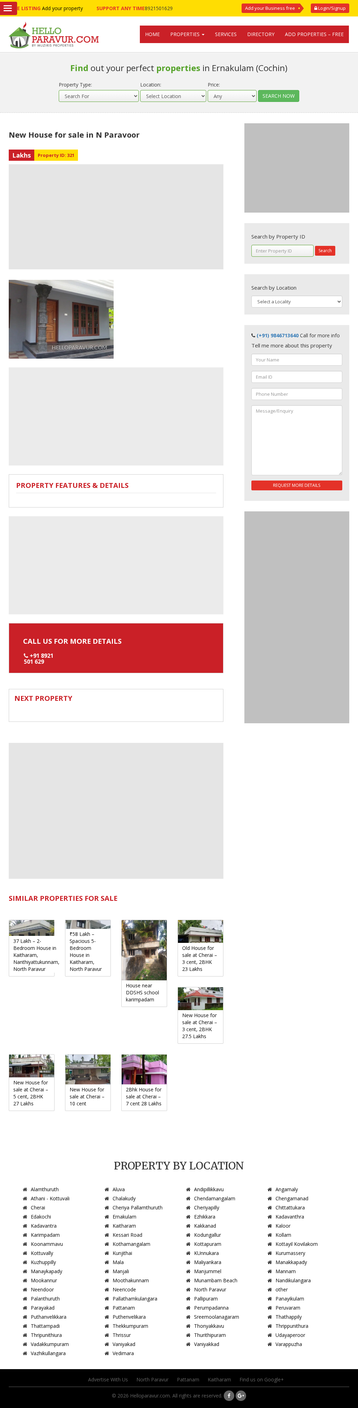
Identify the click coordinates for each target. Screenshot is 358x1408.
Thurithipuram (210, 1335)
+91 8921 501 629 (38, 659)
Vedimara (123, 1353)
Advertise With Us (108, 1379)
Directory (260, 34)
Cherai (38, 1207)
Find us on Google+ (261, 1379)
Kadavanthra (289, 1216)
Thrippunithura (291, 1326)
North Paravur (210, 1289)
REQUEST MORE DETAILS (296, 485)
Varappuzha (288, 1344)
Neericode (124, 1289)
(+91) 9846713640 (278, 335)
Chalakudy (124, 1198)
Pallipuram (206, 1298)
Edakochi (41, 1216)
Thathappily (288, 1316)
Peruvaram (287, 1307)
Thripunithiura (46, 1335)
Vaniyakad (124, 1344)
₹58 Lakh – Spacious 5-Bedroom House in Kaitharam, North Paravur (86, 951)
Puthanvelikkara (48, 1316)
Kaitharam (124, 1225)
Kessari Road (127, 1234)
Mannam (285, 1271)
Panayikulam (289, 1298)
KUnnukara (206, 1253)
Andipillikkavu (209, 1189)
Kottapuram (207, 1244)
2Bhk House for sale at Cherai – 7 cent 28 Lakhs (144, 1096)
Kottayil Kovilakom (296, 1244)
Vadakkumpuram (50, 1344)
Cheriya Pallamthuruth (138, 1207)
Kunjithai (122, 1253)
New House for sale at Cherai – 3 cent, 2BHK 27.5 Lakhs (199, 1026)
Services (226, 34)
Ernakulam (124, 1216)
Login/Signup (331, 8)
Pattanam (124, 1307)
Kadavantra (44, 1225)
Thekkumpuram (130, 1326)
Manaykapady (46, 1271)
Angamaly (286, 1189)
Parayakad (43, 1307)
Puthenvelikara (129, 1316)
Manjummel (207, 1271)
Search (325, 251)
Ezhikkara (204, 1216)
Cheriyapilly (206, 1207)
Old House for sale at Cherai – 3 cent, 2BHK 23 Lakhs (199, 958)
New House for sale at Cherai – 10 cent (87, 1096)
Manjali (121, 1271)
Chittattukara (290, 1207)
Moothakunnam (131, 1280)
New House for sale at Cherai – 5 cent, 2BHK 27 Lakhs (30, 1093)
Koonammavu (47, 1244)
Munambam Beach (215, 1280)
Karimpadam (45, 1234)
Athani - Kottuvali (50, 1198)
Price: (214, 84)
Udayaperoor (290, 1335)
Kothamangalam (131, 1244)
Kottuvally (42, 1253)
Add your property (62, 8)
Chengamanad (291, 1198)
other (281, 1289)
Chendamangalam (214, 1198)
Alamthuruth (45, 1189)
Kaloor (283, 1225)
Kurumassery (290, 1253)
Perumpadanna (211, 1307)
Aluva (119, 1189)
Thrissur (122, 1335)
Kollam (283, 1234)
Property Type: (75, 84)
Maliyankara (207, 1262)
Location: (150, 84)
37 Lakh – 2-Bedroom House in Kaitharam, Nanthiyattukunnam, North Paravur (36, 955)
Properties (185, 34)
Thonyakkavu (209, 1326)
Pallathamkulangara (135, 1298)
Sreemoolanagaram (216, 1316)
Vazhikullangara (48, 1353)
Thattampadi (45, 1326)
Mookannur (44, 1280)
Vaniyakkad (206, 1344)
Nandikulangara (293, 1280)
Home (152, 34)
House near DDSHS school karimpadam (142, 992)
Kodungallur (207, 1234)
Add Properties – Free (314, 34)
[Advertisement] (116, 217)
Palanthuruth (45, 1298)
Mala (118, 1262)
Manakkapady (291, 1262)
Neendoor (42, 1289)
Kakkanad (205, 1225)
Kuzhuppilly (43, 1262)
